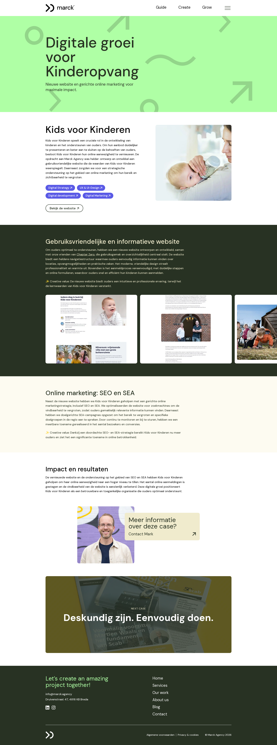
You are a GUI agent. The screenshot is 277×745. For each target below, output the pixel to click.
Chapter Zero (86, 254)
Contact (159, 714)
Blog (156, 706)
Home (157, 678)
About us (160, 699)
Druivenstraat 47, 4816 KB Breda (67, 699)
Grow (207, 7)
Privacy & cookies (188, 735)
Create (184, 7)
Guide (161, 7)
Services (159, 685)
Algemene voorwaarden (160, 735)
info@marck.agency (59, 694)
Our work (160, 692)
